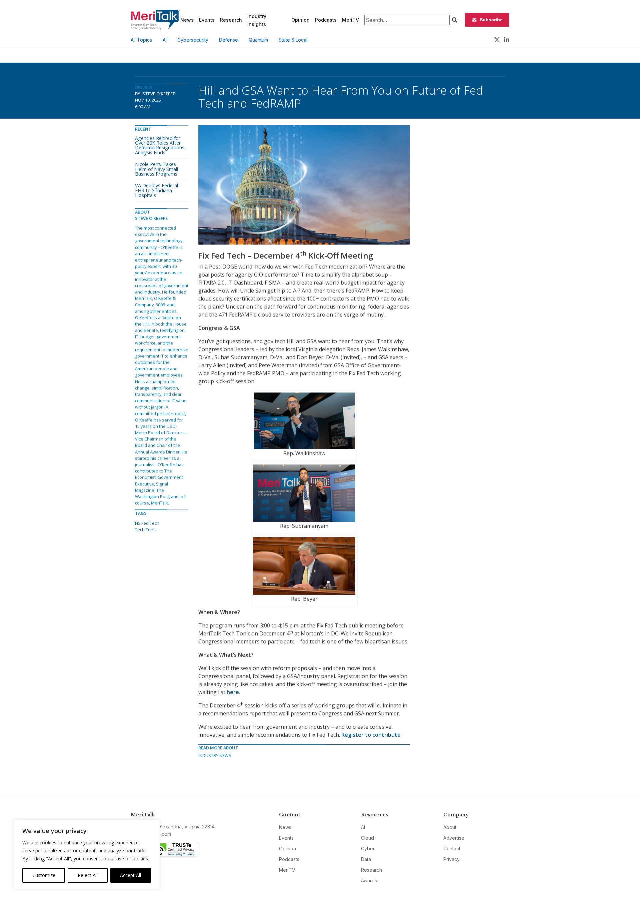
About (449, 827)
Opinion (300, 20)
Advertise (453, 838)
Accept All (130, 875)
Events (207, 20)
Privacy (451, 859)
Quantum (258, 40)
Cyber (368, 848)
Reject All (88, 875)
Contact (451, 848)
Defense (228, 40)
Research (231, 20)
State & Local (293, 40)
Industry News (214, 755)
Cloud (367, 838)
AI (165, 40)
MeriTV (350, 20)
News (187, 20)
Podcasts (326, 20)
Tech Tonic (145, 529)
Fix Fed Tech (147, 523)
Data (366, 859)
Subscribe (491, 19)
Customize (43, 875)
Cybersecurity (192, 40)
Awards (369, 880)
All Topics (141, 40)
